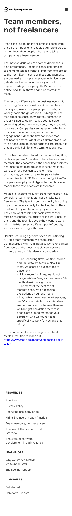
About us (11, 400)
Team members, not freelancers (26, 423)
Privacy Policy (14, 406)
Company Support (17, 492)
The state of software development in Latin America (24, 440)
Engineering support (18, 469)
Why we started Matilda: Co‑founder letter (21, 461)
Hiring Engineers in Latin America (26, 417)
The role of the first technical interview (24, 431)
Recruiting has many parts (22, 411)
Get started (13, 487)
